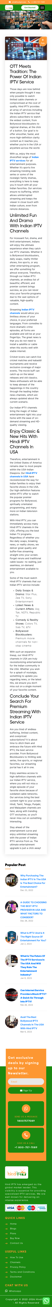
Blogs (13, 1229)
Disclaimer (16, 1277)
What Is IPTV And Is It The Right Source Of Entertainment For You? (33, 936)
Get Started (29, 7)
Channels (15, 1262)
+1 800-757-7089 (26, 1147)
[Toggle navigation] (42, 7)
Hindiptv (41, 1299)
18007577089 (26, 1121)
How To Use (16, 1257)
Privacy (18, 1267)
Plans (13, 1233)
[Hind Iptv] (9, 7)
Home (24, 15)
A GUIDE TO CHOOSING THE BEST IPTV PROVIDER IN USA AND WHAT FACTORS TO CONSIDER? (33, 910)
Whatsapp (14, 1291)
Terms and (22, 1272)
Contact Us (16, 1243)
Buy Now (15, 1238)
